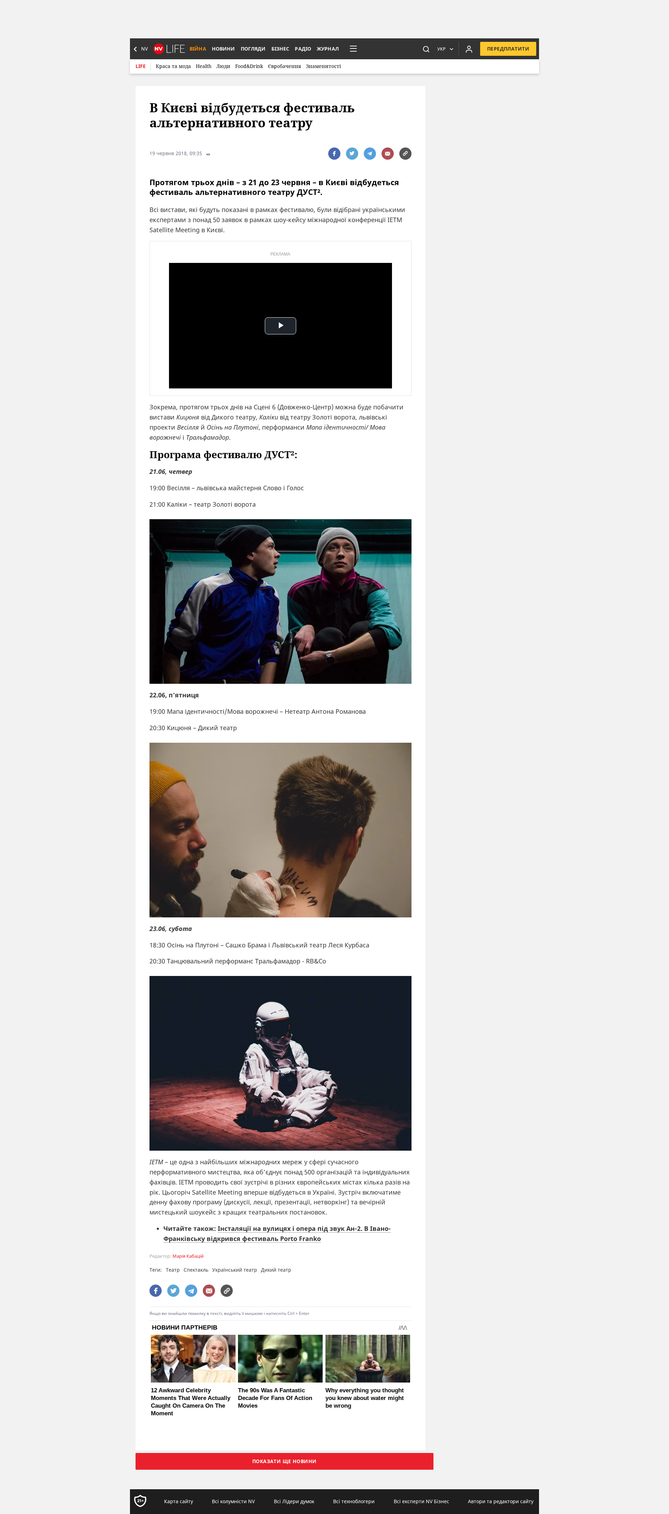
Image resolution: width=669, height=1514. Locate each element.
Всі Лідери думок (294, 1501)
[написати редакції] (388, 153)
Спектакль (196, 1269)
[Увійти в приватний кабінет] (469, 49)
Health (204, 66)
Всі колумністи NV (233, 1501)
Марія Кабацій (187, 1256)
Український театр (234, 1269)
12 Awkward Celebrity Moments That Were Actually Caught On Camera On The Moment (190, 1402)
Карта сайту (178, 1501)
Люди (223, 66)
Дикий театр (276, 1269)
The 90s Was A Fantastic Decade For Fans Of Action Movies (275, 1398)
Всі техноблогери (354, 1501)
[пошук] (426, 49)
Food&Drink (249, 66)
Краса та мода (173, 66)
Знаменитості (323, 66)
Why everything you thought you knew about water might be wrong (364, 1398)
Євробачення (284, 66)
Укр (441, 49)
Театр (173, 1269)
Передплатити (508, 48)
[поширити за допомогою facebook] (334, 153)
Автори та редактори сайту (500, 1501)
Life (141, 66)
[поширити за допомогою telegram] (370, 153)
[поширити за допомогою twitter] (352, 153)
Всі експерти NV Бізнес (421, 1501)
